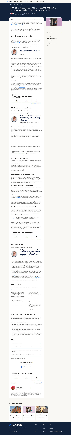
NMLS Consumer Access (22, 427)
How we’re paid (45, 426)
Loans (35, 431)
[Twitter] (11, 431)
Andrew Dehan (20, 13)
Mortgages (11, 4)
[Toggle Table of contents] (61, 32)
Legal (50, 426)
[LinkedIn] (14, 431)
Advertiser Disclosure (57, 4)
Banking (36, 428)
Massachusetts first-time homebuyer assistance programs (15, 417)
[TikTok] (17, 431)
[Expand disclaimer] (61, 29)
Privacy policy (51, 428)
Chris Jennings (27, 13)
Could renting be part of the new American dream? (42, 416)
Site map (44, 428)
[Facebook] (9, 431)
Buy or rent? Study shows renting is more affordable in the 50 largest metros (28, 417)
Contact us (44, 431)
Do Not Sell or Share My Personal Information (55, 431)
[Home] (9, 1)
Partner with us (45, 433)
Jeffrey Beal (34, 13)
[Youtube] (16, 431)
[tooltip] (32, 362)
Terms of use (51, 433)
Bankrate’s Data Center (38, 433)
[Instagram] (12, 431)
